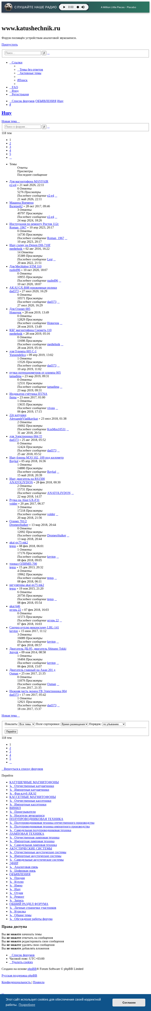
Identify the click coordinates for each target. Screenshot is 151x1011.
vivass (51, 408)
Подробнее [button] (27, 1004)
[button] (10, 157)
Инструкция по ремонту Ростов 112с (34, 224)
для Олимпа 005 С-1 (23, 351)
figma (13, 397)
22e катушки (17, 415)
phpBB (32, 968)
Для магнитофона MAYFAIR (28, 181)
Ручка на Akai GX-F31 (24, 500)
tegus (12, 546)
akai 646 (14, 606)
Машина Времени (21, 202)
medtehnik (15, 248)
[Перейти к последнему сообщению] (56, 195)
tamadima (15, 376)
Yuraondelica (17, 355)
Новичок (15, 312)
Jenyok (13, 652)
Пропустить (10, 44)
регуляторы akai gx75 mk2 (26, 585)
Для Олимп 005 (19, 309)
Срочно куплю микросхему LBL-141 (34, 627)
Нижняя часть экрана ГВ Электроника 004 (38, 691)
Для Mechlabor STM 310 (25, 266)
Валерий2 (16, 206)
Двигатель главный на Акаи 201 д (32, 670)
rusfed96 (14, 270)
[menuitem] (30, 69)
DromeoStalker (18, 524)
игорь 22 (15, 609)
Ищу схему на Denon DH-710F (30, 245)
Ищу (7, 112)
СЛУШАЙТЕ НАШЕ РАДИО (35, 7)
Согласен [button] (128, 1002)
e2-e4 (12, 185)
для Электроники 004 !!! (25, 436)
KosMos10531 (56, 429)
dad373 (14, 291)
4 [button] (10, 150)
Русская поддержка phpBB (19, 975)
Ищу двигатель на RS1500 (27, 478)
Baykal (13, 461)
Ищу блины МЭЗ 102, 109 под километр (36, 457)
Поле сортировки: (48, 724)
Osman (13, 673)
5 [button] (10, 154)
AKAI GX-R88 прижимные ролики (33, 287)
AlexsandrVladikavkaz (23, 418)
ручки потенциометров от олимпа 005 (35, 372)
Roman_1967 (17, 227)
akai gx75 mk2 (18, 542)
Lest (49, 259)
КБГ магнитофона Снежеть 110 (30, 330)
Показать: (11, 724)
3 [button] (10, 146)
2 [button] (10, 143)
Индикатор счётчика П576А (28, 393)
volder (13, 503)
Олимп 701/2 (18, 521)
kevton (51, 556)
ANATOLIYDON (21, 482)
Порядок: (95, 724)
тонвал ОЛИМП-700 (23, 563)
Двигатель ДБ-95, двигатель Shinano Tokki (37, 648)
